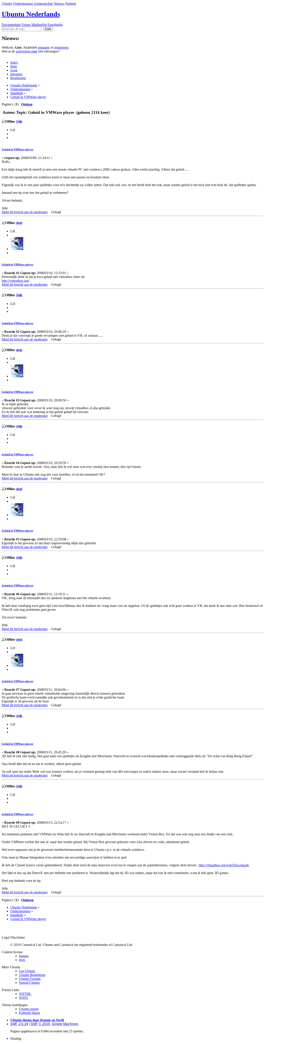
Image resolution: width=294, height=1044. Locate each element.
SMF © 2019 (40, 1024)
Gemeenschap (43, 3)
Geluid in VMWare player (17, 149)
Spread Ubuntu (29, 982)
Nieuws (59, 3)
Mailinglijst (39, 24)
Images (24, 956)
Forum (26, 24)
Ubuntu (7, 3)
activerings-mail (26, 51)
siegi (19, 223)
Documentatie (11, 24)
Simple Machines (65, 1024)
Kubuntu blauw (29, 1013)
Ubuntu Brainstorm (32, 975)
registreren (61, 47)
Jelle (19, 121)
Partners (70, 3)
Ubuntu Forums (29, 979)
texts (22, 960)
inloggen (44, 47)
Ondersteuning (23, 3)
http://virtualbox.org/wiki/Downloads (224, 865)
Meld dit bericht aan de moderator (25, 212)
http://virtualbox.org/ (15, 280)
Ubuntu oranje (29, 1009)
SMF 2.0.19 (19, 1024)
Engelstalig (55, 24)
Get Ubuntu (27, 971)
